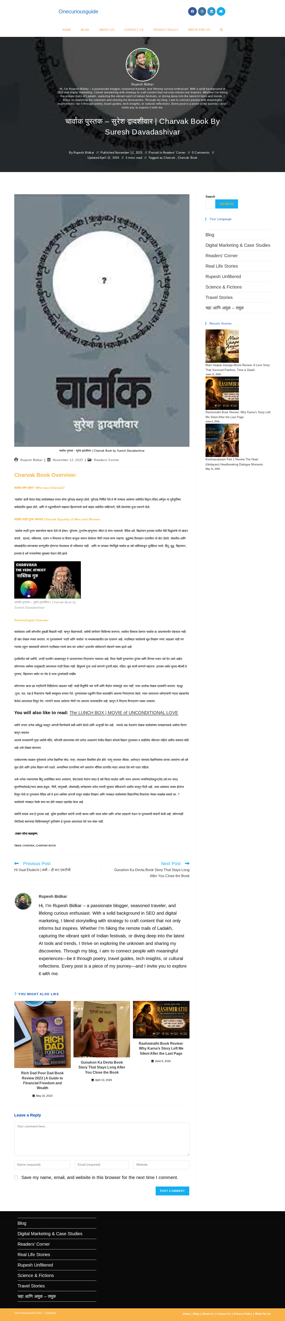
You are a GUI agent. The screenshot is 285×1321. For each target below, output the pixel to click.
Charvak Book (187, 157)
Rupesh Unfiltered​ (223, 276)
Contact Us (224, 1313)
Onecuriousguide (78, 11)
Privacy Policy (243, 1313)
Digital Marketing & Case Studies (238, 245)
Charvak (169, 157)
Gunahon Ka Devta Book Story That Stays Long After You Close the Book (101, 1067)
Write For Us (263, 1313)
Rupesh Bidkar (142, 84)
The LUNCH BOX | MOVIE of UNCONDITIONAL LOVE (123, 712)
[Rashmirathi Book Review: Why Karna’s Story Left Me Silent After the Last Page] (222, 393)
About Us (208, 1313)
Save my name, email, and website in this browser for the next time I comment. (99, 1177)
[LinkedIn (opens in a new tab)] (211, 11)
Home (186, 1313)
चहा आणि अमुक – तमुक (225, 307)
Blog (210, 234)
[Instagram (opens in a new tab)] (202, 11)
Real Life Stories (222, 266)
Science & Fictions (224, 287)
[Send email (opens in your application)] (221, 11)
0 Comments (201, 152)
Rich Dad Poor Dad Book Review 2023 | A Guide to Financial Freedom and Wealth (42, 1080)
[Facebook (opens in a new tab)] (192, 11)
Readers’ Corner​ (174, 152)
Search (210, 196)
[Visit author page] (23, 901)
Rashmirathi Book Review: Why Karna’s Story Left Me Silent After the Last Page (161, 1048)
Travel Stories (219, 297)
